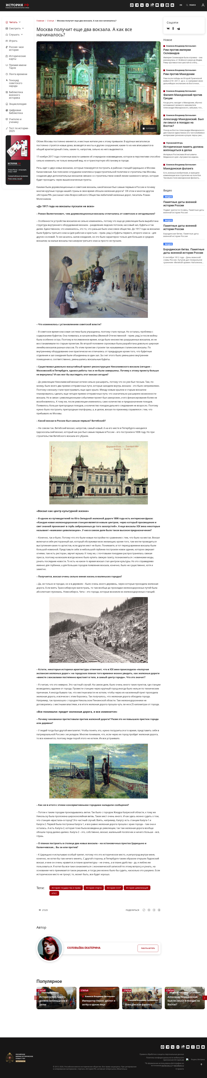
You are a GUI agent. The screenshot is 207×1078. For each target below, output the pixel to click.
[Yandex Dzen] (167, 5)
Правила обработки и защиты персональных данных (162, 1054)
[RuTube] (152, 5)
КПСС (54, 893)
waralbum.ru (179, 1065)
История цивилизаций (137, 887)
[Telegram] (137, 5)
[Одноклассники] (162, 5)
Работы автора (148, 948)
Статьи (50, 20)
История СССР (114, 887)
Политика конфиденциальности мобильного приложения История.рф (165, 1059)
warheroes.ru (166, 1065)
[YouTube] (157, 5)
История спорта (94, 887)
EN (181, 5)
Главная (40, 20)
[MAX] (131, 5)
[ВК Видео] (147, 5)
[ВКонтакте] (142, 5)
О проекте (180, 1069)
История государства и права (66, 887)
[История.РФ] (17, 5)
